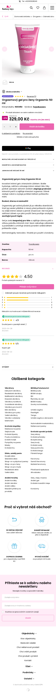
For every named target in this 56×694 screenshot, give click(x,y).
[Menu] (52, 8)
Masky (7, 445)
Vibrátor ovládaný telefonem (12, 419)
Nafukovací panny (38, 426)
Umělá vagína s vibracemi (42, 418)
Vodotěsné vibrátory (13, 404)
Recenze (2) (31, 96)
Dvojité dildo (10, 456)
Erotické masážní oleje (40, 483)
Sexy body (35, 442)
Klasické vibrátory (12, 399)
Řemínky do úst (37, 399)
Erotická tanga (37, 450)
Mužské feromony (38, 464)
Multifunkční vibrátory (14, 396)
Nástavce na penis (13, 429)
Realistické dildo (12, 469)
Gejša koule (10, 431)
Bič (32, 396)
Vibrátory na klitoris (13, 401)
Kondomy (35, 488)
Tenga (33, 415)
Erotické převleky (38, 437)
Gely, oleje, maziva (39, 478)
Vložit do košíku (36, 126)
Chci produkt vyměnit (28, 656)
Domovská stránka (22, 16)
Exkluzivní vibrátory (13, 391)
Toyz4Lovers (39, 107)
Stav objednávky (28, 639)
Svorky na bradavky (39, 404)
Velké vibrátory (11, 415)
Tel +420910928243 (29, 1)
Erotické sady (36, 445)
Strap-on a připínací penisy (16, 461)
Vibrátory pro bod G (13, 407)
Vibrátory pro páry (12, 412)
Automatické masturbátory (42, 423)
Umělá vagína (37, 410)
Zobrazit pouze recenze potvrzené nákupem (25, 293)
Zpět (6, 16)
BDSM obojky (36, 393)
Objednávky (28, 633)
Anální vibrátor (11, 483)
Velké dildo (9, 472)
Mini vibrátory (10, 410)
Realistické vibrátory (13, 393)
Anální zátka (10, 486)
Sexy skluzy (35, 434)
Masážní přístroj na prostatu (13, 490)
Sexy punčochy (37, 448)
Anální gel (35, 480)
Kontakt (28, 660)
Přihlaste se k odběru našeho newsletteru (28, 585)
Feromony (35, 459)
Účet (28, 666)
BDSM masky (36, 401)
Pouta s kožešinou (12, 437)
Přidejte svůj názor (28, 286)
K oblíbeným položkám (11, 133)
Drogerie (37, 16)
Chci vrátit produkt (28, 652)
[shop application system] (28, 689)
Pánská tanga (36, 453)
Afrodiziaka (35, 472)
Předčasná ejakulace (40, 469)
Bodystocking (36, 439)
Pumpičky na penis (13, 442)
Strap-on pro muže (13, 467)
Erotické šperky (11, 434)
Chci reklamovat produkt (28, 647)
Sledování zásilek (28, 643)
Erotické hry (10, 448)
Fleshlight (35, 412)
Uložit (28, 618)
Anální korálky (11, 480)
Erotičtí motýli (10, 439)
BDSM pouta (36, 391)
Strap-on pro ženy (12, 464)
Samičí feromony (38, 461)
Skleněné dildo (11, 459)
